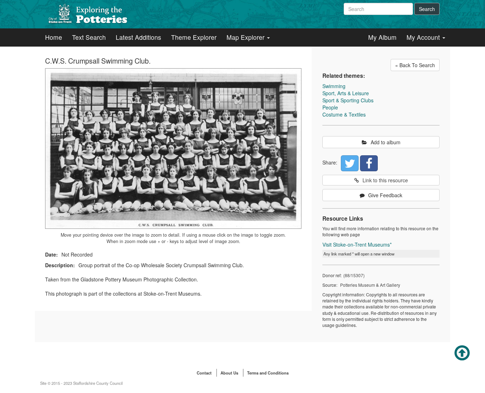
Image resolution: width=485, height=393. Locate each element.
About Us (229, 373)
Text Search (89, 37)
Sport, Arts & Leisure (345, 93)
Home (53, 37)
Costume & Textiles (344, 114)
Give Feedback (385, 195)
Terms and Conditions (268, 373)
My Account (424, 37)
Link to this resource (385, 180)
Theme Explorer (194, 37)
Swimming (333, 86)
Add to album (385, 142)
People (330, 107)
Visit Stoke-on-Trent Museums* (357, 244)
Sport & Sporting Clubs (348, 100)
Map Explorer (246, 37)
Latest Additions (138, 37)
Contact (204, 373)
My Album (382, 37)
